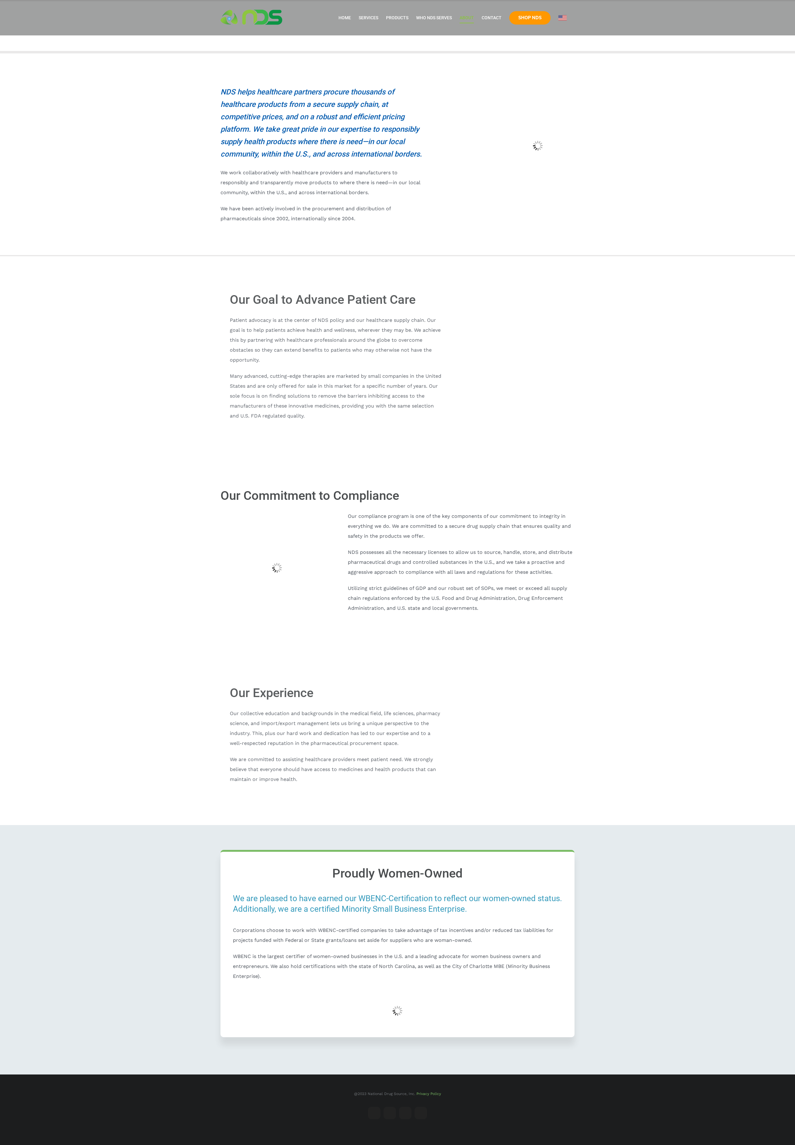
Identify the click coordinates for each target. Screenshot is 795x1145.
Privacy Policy (428, 1094)
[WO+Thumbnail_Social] (397, 992)
